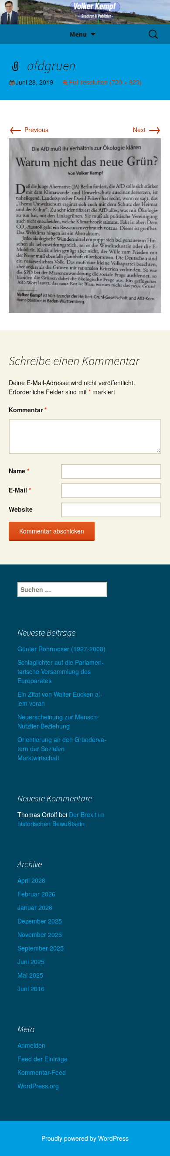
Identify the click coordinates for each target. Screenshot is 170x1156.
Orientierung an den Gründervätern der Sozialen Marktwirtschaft (61, 748)
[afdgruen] (85, 224)
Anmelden (31, 1045)
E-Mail (20, 490)
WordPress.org (38, 1085)
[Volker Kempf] (85, 12)
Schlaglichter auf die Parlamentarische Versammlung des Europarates (60, 671)
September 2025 (40, 948)
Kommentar (28, 409)
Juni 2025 (30, 961)
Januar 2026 (34, 907)
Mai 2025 (30, 975)
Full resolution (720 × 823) (105, 82)
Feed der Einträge (42, 1058)
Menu (78, 34)
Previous (28, 129)
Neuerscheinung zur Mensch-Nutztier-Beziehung (58, 721)
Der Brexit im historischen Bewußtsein (61, 819)
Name (19, 470)
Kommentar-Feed (41, 1072)
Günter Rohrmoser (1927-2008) (61, 648)
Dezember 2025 (39, 921)
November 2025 (39, 934)
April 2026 (31, 880)
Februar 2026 (36, 893)
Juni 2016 (30, 988)
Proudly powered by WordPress (85, 1138)
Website (21, 509)
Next (147, 129)
